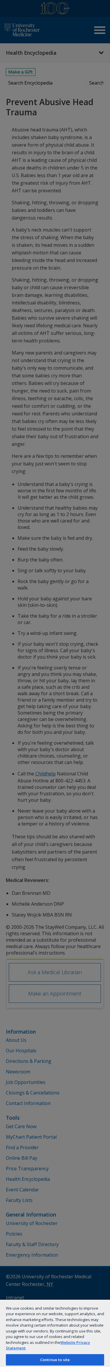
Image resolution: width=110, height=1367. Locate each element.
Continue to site (55, 1359)
